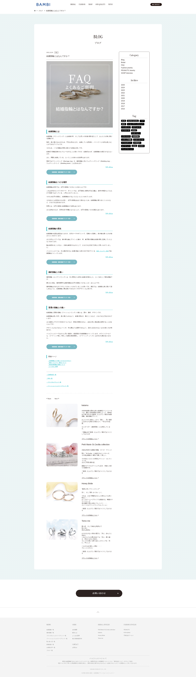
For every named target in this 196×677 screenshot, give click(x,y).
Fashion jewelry (127, 68)
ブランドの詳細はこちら (89, 439)
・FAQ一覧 (49, 378)
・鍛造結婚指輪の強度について (56, 364)
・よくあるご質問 (53, 366)
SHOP (90, 4)
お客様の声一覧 (51, 647)
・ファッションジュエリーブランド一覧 (57, 386)
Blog (122, 60)
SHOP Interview (127, 73)
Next (57, 398)
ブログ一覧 (50, 650)
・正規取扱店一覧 (51, 374)
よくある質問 (76, 635)
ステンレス (136, 127)
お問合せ (74, 647)
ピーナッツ (126, 146)
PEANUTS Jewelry (128, 70)
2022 (123, 93)
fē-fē (123, 121)
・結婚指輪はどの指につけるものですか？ (59, 360)
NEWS (110, 4)
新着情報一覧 (50, 644)
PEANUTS (127, 629)
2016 (123, 109)
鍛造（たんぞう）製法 (102, 251)
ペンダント (126, 127)
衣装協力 (137, 143)
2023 (123, 90)
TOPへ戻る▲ (109, 167)
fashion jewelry (133, 121)
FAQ (122, 65)
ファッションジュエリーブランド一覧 (57, 638)
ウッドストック (127, 149)
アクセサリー (126, 143)
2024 (123, 87)
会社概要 (74, 629)
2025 (123, 85)
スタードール (138, 139)
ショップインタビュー (135, 124)
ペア (142, 121)
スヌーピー (136, 133)
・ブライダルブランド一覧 (53, 382)
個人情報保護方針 (77, 638)
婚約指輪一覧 (50, 632)
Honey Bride (101, 635)
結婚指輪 (136, 136)
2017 (123, 106)
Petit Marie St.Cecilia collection (106, 629)
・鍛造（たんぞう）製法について (57, 362)
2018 (123, 103)
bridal (134, 146)
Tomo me (100, 638)
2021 (123, 95)
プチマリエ (126, 136)
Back (48, 398)
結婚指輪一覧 (50, 629)
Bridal (123, 62)
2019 (123, 101)
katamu (100, 632)
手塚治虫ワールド (129, 635)
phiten (134, 130)
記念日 (141, 146)
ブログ (40, 11)
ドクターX (125, 130)
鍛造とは (74, 632)
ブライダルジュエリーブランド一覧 (56, 635)
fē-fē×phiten (127, 632)
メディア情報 (126, 139)
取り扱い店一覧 (51, 641)
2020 (123, 98)
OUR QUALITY (100, 4)
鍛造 (123, 124)
